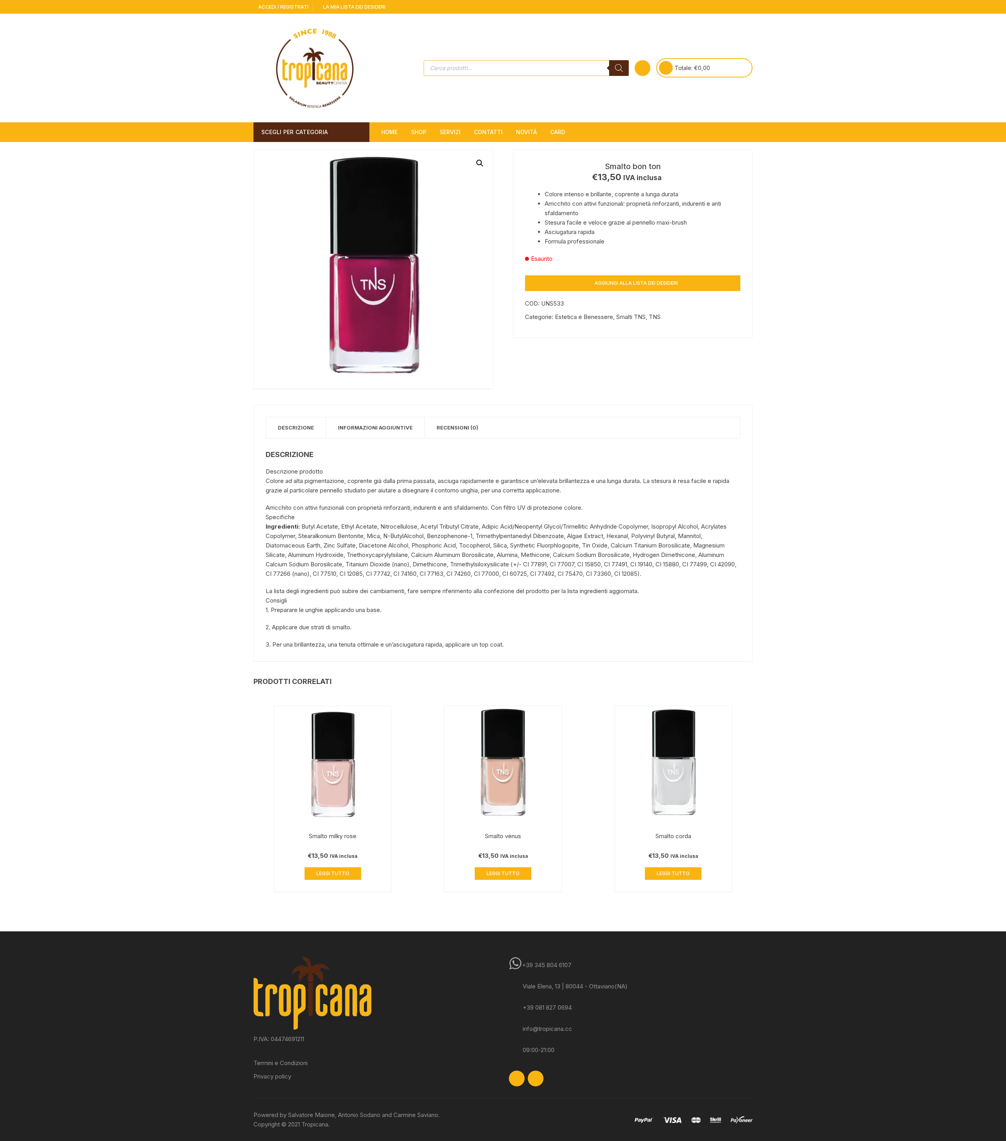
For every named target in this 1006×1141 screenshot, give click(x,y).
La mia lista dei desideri (354, 7)
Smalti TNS (631, 317)
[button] (480, 163)
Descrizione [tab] (296, 427)
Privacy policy (272, 1076)
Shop (418, 132)
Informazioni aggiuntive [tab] (375, 427)
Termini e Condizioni (280, 1063)
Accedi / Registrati (282, 7)
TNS (655, 317)
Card (557, 132)
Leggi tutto (332, 873)
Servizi (450, 132)
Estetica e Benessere (584, 317)
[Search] (619, 68)
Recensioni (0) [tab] (457, 427)
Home (389, 132)
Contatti (488, 132)
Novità (526, 132)
